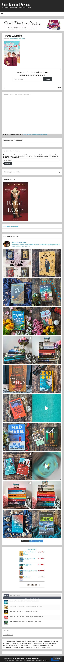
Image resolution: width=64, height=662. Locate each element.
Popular (6, 595)
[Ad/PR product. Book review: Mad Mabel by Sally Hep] (17, 437)
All (38, 598)
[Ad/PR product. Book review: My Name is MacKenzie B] (46, 263)
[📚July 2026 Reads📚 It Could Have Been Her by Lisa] (46, 350)
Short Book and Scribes (16, 5)
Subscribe (47, 79)
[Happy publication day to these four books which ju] (17, 263)
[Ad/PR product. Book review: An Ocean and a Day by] (17, 292)
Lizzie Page (26, 565)
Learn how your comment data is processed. (35, 134)
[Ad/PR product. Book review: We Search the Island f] (17, 408)
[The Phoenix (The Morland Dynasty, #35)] (21, 580)
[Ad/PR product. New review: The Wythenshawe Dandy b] (17, 379)
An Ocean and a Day (29, 558)
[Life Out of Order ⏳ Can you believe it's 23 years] (46, 466)
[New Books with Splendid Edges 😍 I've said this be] (17, 466)
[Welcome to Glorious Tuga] (21, 574)
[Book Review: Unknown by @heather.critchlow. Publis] (46, 524)
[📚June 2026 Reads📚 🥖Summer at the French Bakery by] (46, 495)
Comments (12, 595)
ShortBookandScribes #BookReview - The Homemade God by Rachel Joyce (25, 606)
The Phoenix (26, 577)
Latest (18, 595)
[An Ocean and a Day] (21, 561)
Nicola (23, 38)
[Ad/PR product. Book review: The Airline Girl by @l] (46, 292)
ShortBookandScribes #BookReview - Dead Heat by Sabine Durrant (24, 601)
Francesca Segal (27, 571)
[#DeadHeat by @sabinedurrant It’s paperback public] (46, 379)
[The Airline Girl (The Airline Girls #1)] (21, 568)
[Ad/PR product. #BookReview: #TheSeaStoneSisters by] (17, 524)
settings (46, 660)
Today (26, 598)
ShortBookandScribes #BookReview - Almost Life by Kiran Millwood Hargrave (26, 616)
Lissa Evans (26, 554)
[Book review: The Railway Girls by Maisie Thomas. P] (46, 321)
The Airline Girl (27, 564)
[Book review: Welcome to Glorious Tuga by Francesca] (17, 321)
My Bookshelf (32, 550)
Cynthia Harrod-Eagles (28, 577)
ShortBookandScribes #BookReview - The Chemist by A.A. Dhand (23, 611)
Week (30, 598)
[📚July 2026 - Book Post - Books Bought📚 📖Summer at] (17, 350)
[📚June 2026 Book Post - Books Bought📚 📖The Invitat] (17, 495)
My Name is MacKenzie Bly (29, 552)
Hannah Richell (26, 559)
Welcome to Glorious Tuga (30, 570)
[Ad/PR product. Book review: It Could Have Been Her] (46, 437)
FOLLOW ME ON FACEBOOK (11, 226)
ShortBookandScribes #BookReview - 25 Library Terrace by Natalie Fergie (25, 621)
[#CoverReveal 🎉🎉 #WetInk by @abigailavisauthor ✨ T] (46, 408)
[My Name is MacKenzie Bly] (21, 556)
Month (34, 598)
